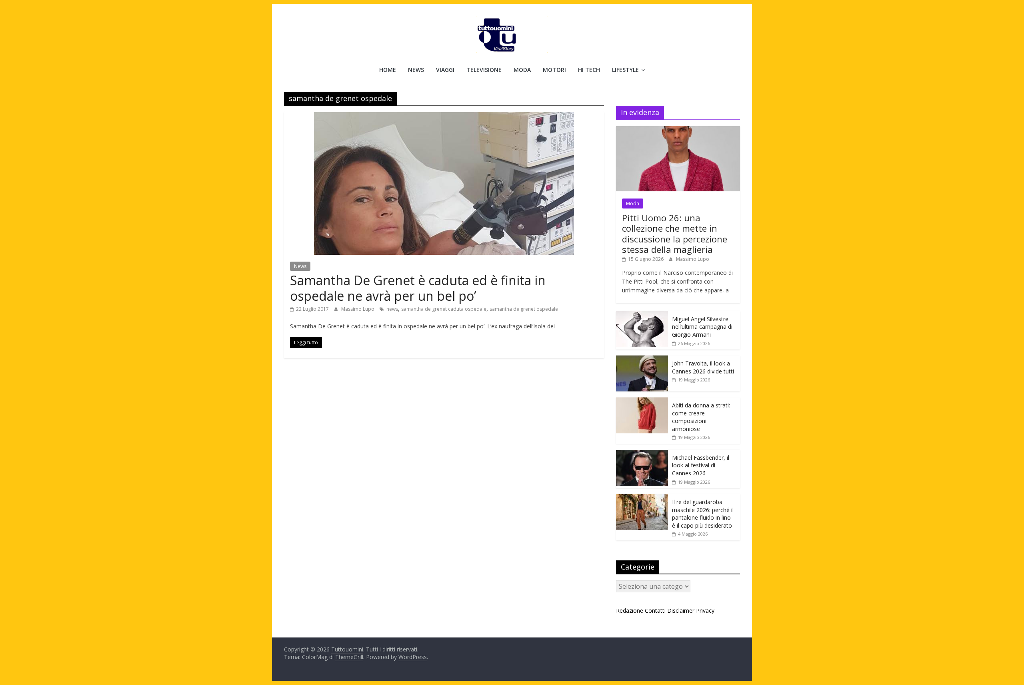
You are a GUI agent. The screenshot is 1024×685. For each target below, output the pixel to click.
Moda (522, 69)
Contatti (655, 610)
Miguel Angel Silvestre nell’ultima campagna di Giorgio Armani (702, 326)
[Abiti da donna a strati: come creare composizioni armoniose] (642, 401)
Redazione (629, 610)
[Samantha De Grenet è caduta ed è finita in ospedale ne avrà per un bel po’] (444, 117)
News (416, 69)
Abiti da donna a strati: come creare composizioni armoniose (701, 417)
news (392, 309)
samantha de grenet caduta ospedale (443, 309)
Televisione (484, 69)
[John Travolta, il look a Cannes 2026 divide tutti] (642, 359)
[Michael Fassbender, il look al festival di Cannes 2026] (642, 454)
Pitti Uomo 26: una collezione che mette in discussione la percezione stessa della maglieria (674, 233)
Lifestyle (625, 69)
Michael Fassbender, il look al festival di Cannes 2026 (700, 465)
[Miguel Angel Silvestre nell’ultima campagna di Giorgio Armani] (642, 315)
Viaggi (445, 69)
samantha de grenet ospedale (524, 309)
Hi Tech (589, 69)
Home (387, 69)
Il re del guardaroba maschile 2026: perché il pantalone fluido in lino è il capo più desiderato (703, 513)
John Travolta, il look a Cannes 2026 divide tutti (703, 367)
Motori (554, 69)
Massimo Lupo (358, 309)
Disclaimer (680, 610)
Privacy (705, 610)
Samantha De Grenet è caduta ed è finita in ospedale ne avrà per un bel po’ (418, 288)
